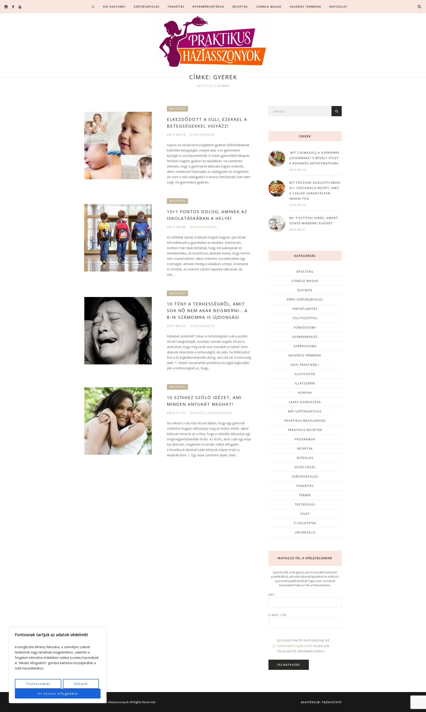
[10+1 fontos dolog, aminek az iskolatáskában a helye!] (118, 237)
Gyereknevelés (202, 135)
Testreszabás (38, 684)
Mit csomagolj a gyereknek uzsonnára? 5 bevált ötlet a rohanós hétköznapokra (314, 158)
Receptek (305, 448)
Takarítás (305, 486)
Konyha (305, 393)
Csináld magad (305, 281)
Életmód (197, 413)
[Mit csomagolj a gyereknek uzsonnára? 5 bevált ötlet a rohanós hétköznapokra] (276, 158)
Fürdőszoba (305, 327)
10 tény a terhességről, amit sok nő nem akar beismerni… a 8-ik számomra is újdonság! (207, 310)
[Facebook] (13, 6)
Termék (305, 495)
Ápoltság (305, 271)
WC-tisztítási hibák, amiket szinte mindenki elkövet (313, 220)
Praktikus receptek (305, 430)
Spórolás (305, 458)
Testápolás (305, 504)
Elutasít (81, 684)
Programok (305, 439)
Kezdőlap (205, 86)
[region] (57, 665)
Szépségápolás (305, 476)
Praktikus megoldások (304, 421)
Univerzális (305, 532)
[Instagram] (6, 6)
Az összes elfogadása (58, 693)
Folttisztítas (305, 318)
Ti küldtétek (305, 523)
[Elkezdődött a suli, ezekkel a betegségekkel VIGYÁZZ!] (118, 145)
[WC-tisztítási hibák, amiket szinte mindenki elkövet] (276, 223)
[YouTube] (20, 6)
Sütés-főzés (305, 467)
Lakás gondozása (305, 402)
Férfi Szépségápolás (305, 299)
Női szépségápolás (305, 411)
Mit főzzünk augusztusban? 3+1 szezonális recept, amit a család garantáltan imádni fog (315, 191)
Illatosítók (305, 374)
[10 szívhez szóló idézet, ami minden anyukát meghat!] (118, 421)
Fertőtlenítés (305, 309)
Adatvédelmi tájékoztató (294, 646)
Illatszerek (305, 383)
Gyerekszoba (305, 346)
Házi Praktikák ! (204, 227)
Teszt (305, 514)
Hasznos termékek (305, 355)
